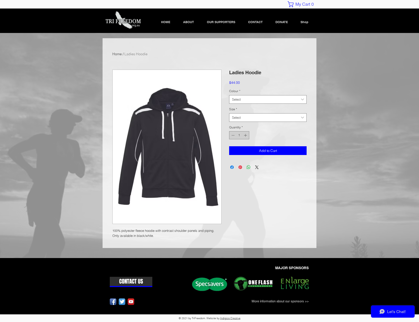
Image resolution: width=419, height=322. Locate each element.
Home (117, 54)
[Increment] (246, 135)
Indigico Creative (230, 318)
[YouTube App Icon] (131, 301)
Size (233, 109)
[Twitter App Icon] (122, 301)
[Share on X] (256, 167)
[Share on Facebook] (232, 167)
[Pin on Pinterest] (240, 167)
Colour (234, 91)
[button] (302, 4)
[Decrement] (232, 135)
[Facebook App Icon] (113, 301)
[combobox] (268, 99)
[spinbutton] (239, 135)
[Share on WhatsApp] (248, 167)
